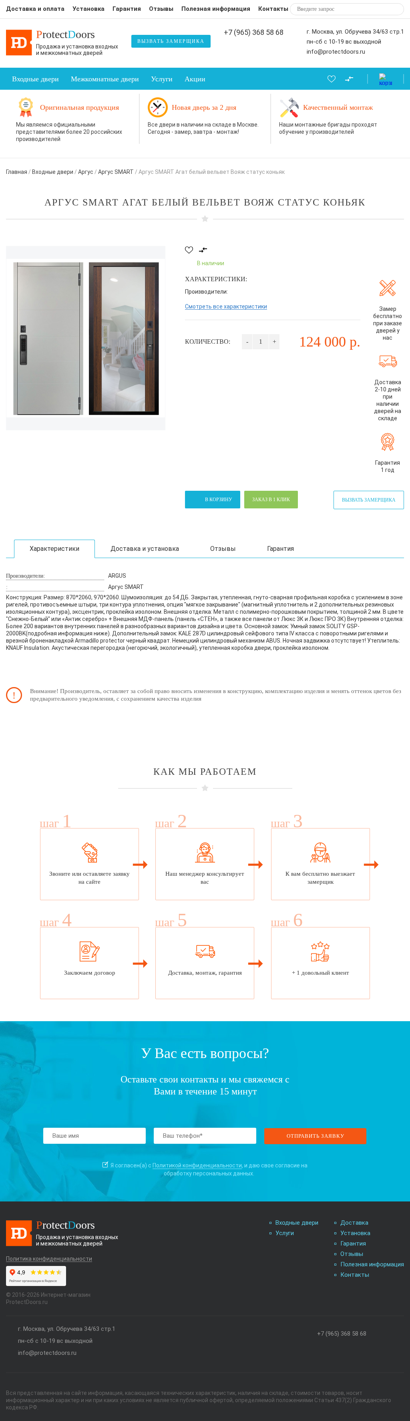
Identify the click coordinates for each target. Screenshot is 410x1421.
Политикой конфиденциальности (197, 1165)
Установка (88, 8)
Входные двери (35, 79)
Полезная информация (215, 8)
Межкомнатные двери (105, 79)
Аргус (85, 172)
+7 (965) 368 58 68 (253, 32)
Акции (195, 79)
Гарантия (127, 8)
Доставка (354, 1223)
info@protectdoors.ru (336, 52)
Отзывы (161, 8)
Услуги (162, 79)
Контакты (273, 8)
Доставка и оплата (35, 8)
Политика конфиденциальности (49, 1259)
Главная (16, 172)
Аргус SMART (116, 172)
